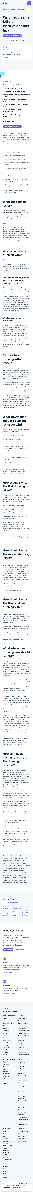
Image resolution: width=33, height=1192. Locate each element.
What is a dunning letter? (11, 85)
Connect (5, 1035)
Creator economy (23, 1054)
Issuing (5, 1054)
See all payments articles (11, 902)
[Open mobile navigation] (29, 3)
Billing (4, 1026)
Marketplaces (22, 1040)
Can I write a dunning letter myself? (14, 91)
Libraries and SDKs (23, 1119)
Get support (6, 1169)
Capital (5, 1028)
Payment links (7, 1062)
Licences (5, 1155)
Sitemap (5, 1157)
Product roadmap (23, 1131)
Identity (5, 1050)
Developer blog (22, 1124)
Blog (4, 1136)
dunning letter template (17, 473)
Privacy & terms (7, 1145)
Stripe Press (21, 1139)
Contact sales (19, 949)
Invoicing (5, 1052)
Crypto (5, 1038)
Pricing (5, 1018)
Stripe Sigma (7, 1076)
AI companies (22, 1052)
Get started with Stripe (12, 35)
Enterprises (21, 1018)
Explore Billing (7, 972)
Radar (4, 1069)
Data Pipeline (7, 1040)
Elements (6, 1043)
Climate (5, 1033)
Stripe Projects (22, 1122)
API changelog (22, 1117)
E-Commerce (22, 1028)
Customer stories (8, 1134)
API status (21, 1115)
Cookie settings (8, 1159)
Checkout (6, 1030)
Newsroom (21, 1136)
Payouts (5, 1067)
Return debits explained (13, 908)
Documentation (22, 1110)
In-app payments (23, 1038)
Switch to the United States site (13, 1188)
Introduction (7, 82)
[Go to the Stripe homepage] (5, 1009)
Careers (20, 1134)
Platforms (21, 1047)
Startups (20, 1021)
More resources (9, 9)
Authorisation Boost (9, 1023)
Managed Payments (9, 1059)
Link (4, 1057)
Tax (4, 1078)
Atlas (4, 1021)
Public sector (22, 1080)
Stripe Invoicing (24, 401)
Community (6, 1139)
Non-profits (21, 1073)
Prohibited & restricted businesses (6, 1150)
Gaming (20, 1059)
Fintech (20, 1057)
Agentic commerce (24, 1023)
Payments (21, 9)
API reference (22, 1112)
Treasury (5, 1083)
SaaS (19, 1050)
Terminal (5, 1081)
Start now (7, 949)
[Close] (30, 1183)
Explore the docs (8, 993)
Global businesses (23, 1035)
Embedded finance (23, 1030)
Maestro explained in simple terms (16, 915)
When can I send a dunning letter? (13, 88)
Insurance (21, 1066)
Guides (5, 1131)
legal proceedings (21, 637)
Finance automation (24, 1033)
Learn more (6, 57)
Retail (19, 1083)
